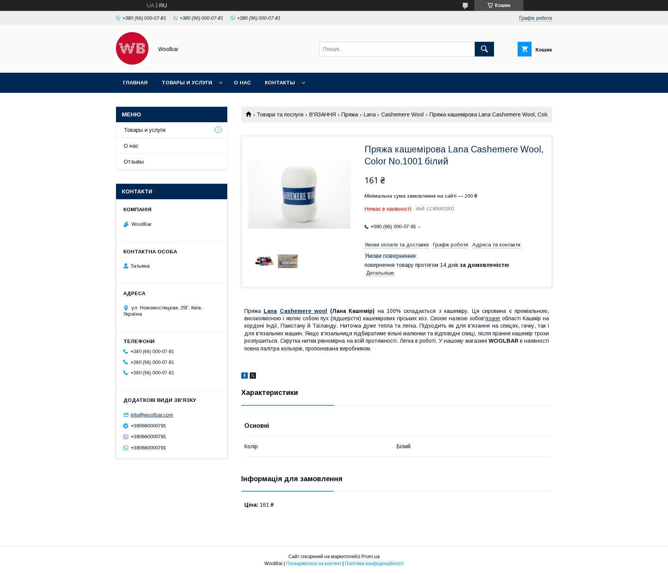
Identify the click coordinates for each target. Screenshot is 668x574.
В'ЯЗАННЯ (322, 114)
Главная (135, 82)
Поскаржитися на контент (313, 563)
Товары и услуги (187, 82)
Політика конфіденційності (374, 563)
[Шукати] (484, 49)
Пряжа (349, 114)
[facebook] (244, 377)
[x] (253, 377)
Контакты (280, 82)
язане (492, 318)
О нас (242, 82)
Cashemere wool (303, 311)
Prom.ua (370, 556)
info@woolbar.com (152, 415)
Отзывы (134, 162)
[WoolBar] (132, 63)
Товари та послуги (280, 114)
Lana (370, 114)
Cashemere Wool (402, 114)
